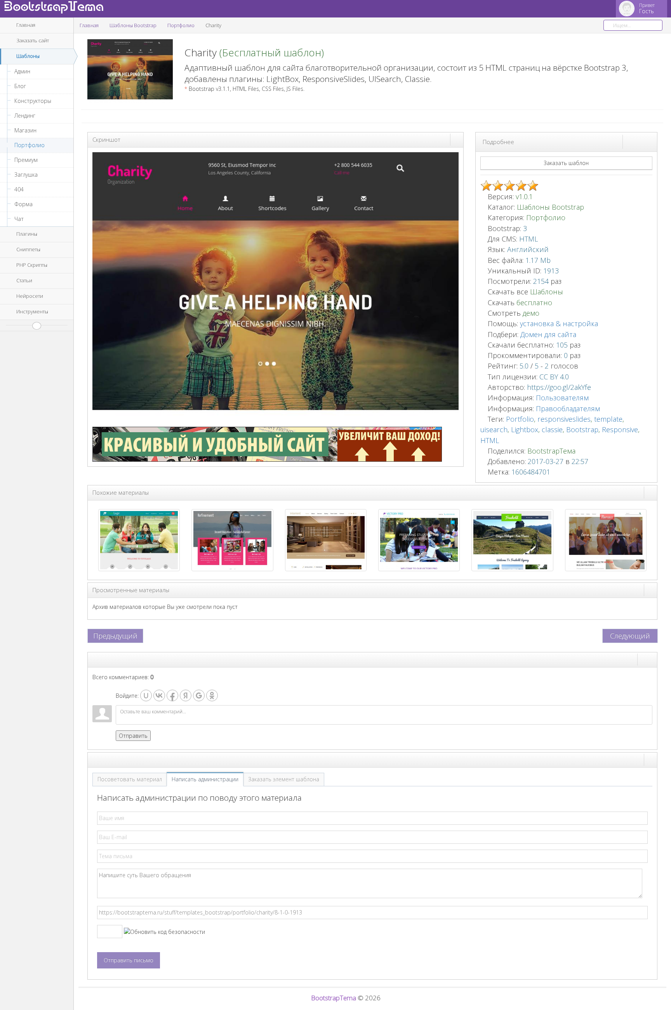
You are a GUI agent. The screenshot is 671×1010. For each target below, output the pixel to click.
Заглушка (26, 174)
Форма (23, 204)
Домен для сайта (548, 334)
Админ (22, 71)
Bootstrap (582, 429)
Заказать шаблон (566, 163)
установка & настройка (559, 323)
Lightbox (524, 429)
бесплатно (534, 302)
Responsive (620, 429)
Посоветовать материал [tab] (129, 779)
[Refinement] (232, 539)
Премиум (26, 159)
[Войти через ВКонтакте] (159, 695)
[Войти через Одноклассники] (212, 695)
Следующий (630, 635)
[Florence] (606, 539)
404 (19, 189)
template (608, 419)
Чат (19, 219)
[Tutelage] (139, 539)
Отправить (133, 735)
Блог (20, 86)
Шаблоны (546, 291)
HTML (489, 440)
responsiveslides (564, 419)
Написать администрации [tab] (205, 779)
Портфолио (29, 145)
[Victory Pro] (419, 539)
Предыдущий (115, 635)
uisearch (494, 429)
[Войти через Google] (199, 695)
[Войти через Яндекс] (185, 695)
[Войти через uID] (146, 695)
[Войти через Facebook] (172, 695)
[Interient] (326, 539)
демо (530, 313)
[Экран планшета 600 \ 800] (643, 141)
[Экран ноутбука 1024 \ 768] (636, 141)
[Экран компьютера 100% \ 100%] (629, 141)
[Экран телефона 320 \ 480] (650, 141)
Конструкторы (32, 100)
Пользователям (562, 397)
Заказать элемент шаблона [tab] (283, 779)
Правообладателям (568, 408)
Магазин (25, 130)
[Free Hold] (512, 539)
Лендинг (24, 115)
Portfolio (520, 419)
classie (552, 429)
